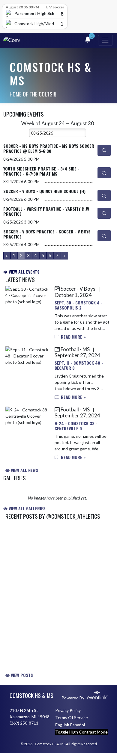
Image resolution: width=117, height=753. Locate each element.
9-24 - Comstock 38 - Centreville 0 (76, 425)
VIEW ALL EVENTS (24, 271)
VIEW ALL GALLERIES (27, 508)
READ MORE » (73, 337)
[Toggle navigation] (105, 40)
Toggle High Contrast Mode (81, 731)
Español (77, 724)
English (62, 724)
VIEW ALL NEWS (24, 470)
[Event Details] (104, 150)
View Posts (21, 675)
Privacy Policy (68, 710)
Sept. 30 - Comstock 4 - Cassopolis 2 (79, 305)
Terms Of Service (71, 717)
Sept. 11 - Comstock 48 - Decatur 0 (79, 365)
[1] (88, 40)
